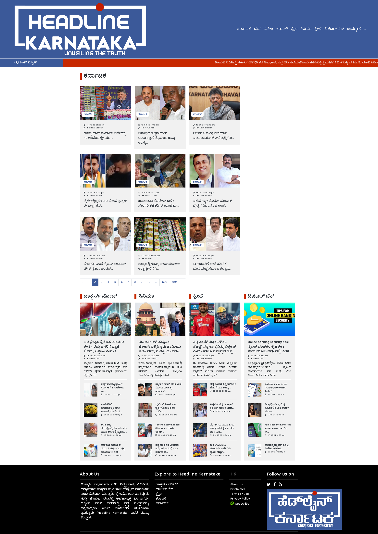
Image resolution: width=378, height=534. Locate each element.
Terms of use (239, 494)
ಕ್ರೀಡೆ (318, 29)
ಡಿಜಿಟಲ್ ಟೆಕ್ (334, 29)
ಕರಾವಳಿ (282, 29)
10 (148, 282)
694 (175, 282)
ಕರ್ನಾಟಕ (244, 29)
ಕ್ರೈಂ (294, 29)
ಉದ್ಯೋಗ (354, 29)
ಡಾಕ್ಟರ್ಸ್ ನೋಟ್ (167, 485)
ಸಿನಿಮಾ (306, 29)
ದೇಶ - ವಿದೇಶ (263, 29)
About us (236, 485)
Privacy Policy (240, 499)
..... (365, 29)
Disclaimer (237, 489)
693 (164, 282)
